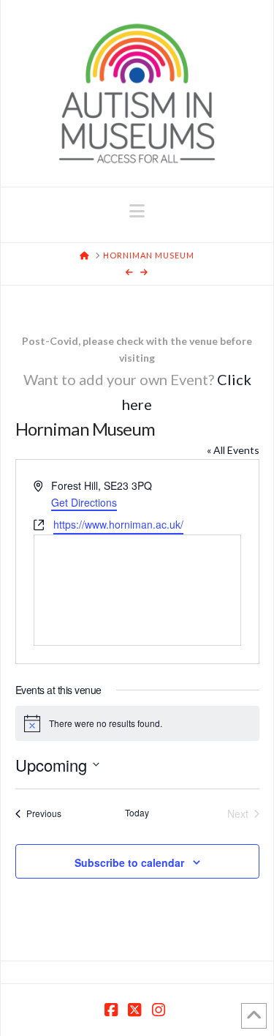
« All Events (233, 450)
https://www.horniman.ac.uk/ (118, 524)
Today (137, 813)
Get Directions (84, 502)
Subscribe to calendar (129, 862)
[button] (137, 211)
